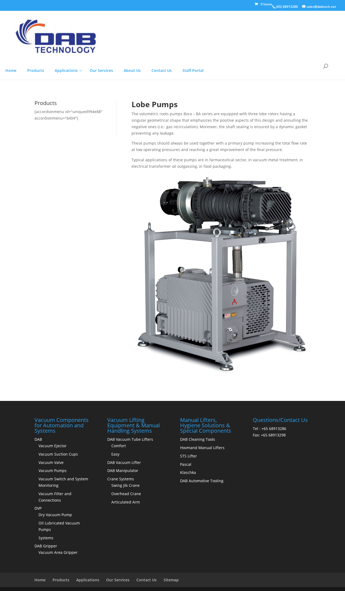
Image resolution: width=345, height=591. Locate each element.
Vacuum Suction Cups (58, 552)
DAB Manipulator (122, 568)
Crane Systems (120, 576)
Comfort (118, 543)
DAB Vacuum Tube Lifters (130, 537)
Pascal (185, 562)
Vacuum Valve (51, 560)
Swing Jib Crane (125, 583)
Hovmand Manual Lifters (202, 545)
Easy (115, 552)
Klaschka (188, 570)
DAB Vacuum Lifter (124, 560)
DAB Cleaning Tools (197, 537)
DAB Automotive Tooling (201, 578)
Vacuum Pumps (53, 568)
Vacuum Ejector (53, 543)
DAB (38, 537)
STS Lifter (188, 554)
